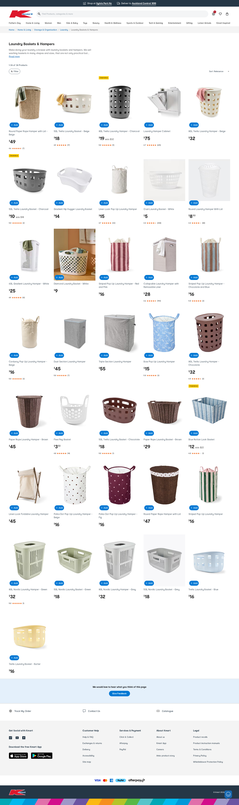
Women (48, 23)
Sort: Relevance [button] (216, 71)
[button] (227, 14)
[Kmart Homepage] (21, 14)
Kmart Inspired (223, 23)
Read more (14, 56)
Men (59, 23)
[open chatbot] (228, 794)
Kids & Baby (72, 23)
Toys (85, 23)
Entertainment (174, 23)
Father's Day (15, 23)
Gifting (189, 23)
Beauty (96, 23)
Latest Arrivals (204, 23)
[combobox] (122, 13)
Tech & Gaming (156, 23)
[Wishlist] (220, 14)
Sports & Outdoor (135, 23)
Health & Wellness (113, 23)
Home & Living (33, 23)
